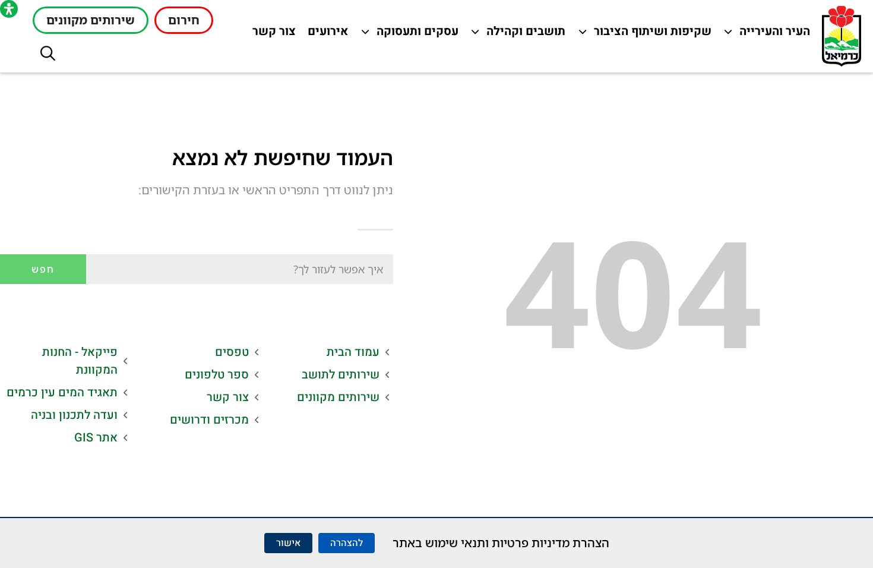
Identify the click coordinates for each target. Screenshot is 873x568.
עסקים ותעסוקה (416, 34)
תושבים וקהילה (523, 34)
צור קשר (271, 34)
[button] (48, 53)
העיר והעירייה (768, 34)
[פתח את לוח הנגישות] (9, 9)
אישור (288, 543)
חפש (43, 269)
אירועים (325, 34)
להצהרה (346, 543)
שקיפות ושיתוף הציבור (653, 34)
